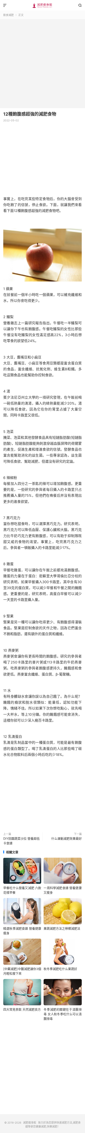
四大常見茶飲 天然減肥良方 (22, 1009)
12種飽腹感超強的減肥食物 (29, 114)
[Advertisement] (42, 62)
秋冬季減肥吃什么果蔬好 (60, 969)
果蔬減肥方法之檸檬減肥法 (62, 928)
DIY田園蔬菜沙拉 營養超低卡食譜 (21, 841)
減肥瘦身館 (42, 5)
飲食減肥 (8, 15)
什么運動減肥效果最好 (66, 838)
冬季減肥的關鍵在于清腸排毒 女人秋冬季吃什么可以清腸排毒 (63, 1014)
